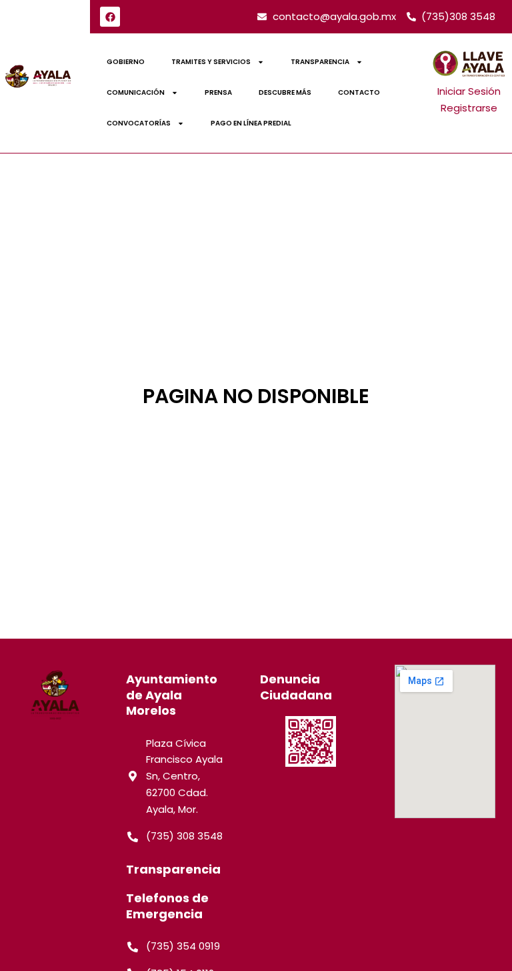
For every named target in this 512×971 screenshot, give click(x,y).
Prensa (218, 92)
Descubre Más (285, 92)
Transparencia (320, 62)
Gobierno (126, 62)
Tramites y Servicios (211, 62)
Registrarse (469, 108)
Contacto (359, 92)
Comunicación (136, 92)
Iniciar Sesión (469, 91)
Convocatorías (139, 123)
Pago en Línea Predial (251, 123)
